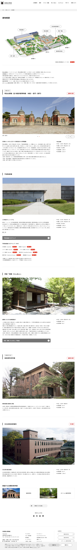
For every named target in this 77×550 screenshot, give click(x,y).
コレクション (60, 2)
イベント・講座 (46, 2)
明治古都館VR (5, 72)
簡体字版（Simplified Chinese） (25, 252)
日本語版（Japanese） (7, 246)
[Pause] (70, 136)
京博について (73, 2)
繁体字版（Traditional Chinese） (9, 255)
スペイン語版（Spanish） (7, 249)
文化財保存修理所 (55, 26)
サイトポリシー (35, 547)
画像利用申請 (66, 534)
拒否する (54, 545)
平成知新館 (21, 29)
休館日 (3, 539)
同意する (66, 545)
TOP (3, 10)
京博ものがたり (5, 79)
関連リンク (39, 539)
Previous (67, 136)
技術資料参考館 (59, 51)
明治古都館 (46, 31)
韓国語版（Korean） (27, 255)
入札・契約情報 (28, 535)
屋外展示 (33, 58)
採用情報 (27, 537)
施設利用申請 (5, 81)
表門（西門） (13, 56)
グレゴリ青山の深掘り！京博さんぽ (9, 77)
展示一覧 (4, 232)
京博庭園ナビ (5, 74)
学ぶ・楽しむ (53, 2)
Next (73, 136)
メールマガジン (28, 539)
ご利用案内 (35, 2)
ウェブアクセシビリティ (41, 535)
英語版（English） (22, 246)
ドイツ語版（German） (7, 252)
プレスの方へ (27, 533)
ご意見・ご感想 (28, 541)
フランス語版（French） (25, 249)
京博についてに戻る (38, 505)
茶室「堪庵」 (60, 31)
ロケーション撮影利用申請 (7, 82)
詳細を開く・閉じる (49, 238)
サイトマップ (39, 541)
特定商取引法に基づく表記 (42, 537)
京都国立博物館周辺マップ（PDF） (62, 62)
